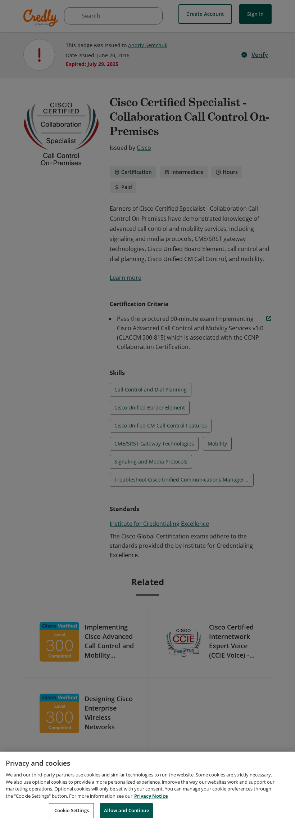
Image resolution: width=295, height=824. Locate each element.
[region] (147, 788)
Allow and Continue (126, 810)
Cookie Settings (71, 810)
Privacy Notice (151, 796)
